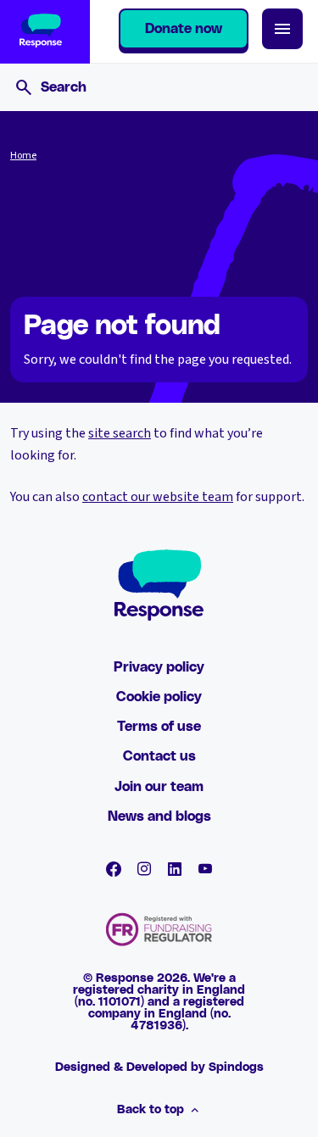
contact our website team (157, 497)
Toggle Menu (282, 28)
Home (23, 156)
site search (119, 433)
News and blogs (159, 816)
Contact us (159, 756)
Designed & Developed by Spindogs (159, 1067)
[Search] (24, 87)
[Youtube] (205, 869)
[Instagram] (144, 869)
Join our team (159, 787)
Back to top (150, 1110)
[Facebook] (113, 869)
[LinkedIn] (175, 869)
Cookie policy (159, 697)
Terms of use (159, 726)
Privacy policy (159, 667)
